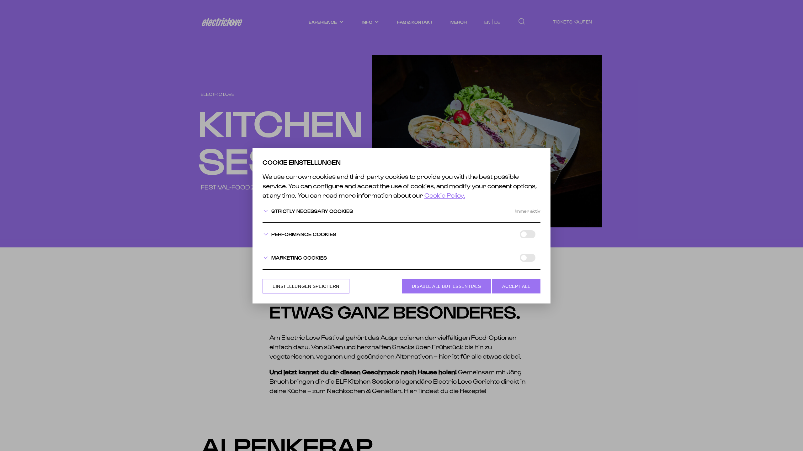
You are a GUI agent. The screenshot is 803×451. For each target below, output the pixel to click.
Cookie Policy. (444, 195)
